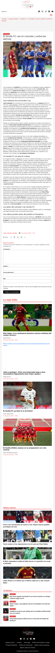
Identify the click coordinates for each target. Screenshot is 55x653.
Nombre (5, 266)
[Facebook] (39, 12)
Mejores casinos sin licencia (27, 647)
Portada (4, 19)
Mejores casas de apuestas (42, 645)
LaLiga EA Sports (13, 19)
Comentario (7, 249)
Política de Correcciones (26, 645)
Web (4, 278)
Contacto (19, 642)
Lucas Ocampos (13, 105)
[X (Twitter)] (49, 12)
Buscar (5, 11)
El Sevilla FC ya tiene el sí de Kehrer (18, 411)
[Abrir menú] (51, 15)
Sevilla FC (23, 19)
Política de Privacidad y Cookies (41, 642)
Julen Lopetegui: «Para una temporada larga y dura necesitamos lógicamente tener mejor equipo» (24, 373)
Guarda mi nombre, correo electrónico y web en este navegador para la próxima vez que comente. (27, 287)
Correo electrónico (8, 272)
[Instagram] (42, 12)
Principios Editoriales (11, 645)
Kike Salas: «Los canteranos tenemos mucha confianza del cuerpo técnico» (27, 334)
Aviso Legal (27, 642)
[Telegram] (46, 12)
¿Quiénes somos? (10, 642)
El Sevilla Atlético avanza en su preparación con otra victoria (24, 449)
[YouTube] (52, 12)
